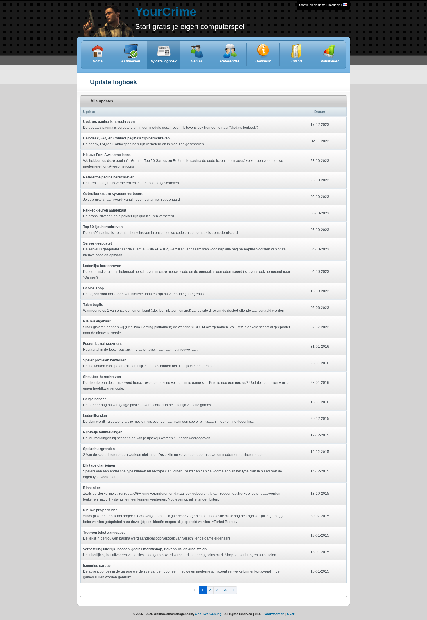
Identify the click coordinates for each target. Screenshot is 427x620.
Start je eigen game (312, 4)
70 (225, 590)
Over (290, 614)
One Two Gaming (208, 614)
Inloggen (334, 4)
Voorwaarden (274, 614)
